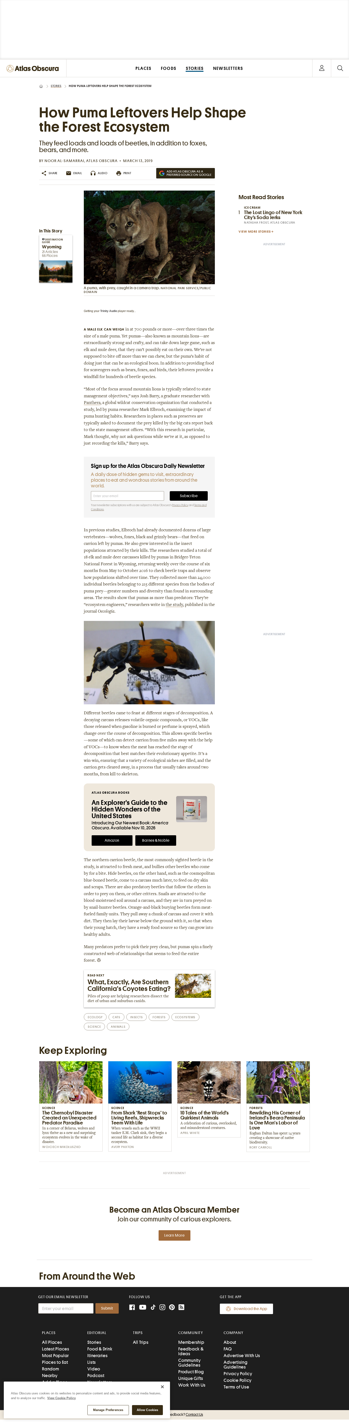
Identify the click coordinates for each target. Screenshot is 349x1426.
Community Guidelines (189, 1362)
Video (93, 1369)
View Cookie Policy (61, 1398)
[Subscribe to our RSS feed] (181, 1307)
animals (118, 1026)
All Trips (141, 1342)
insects (136, 1017)
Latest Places (55, 1349)
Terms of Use (236, 1387)
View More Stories (255, 231)
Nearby (50, 1375)
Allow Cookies (147, 1410)
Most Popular (55, 1355)
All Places (52, 1342)
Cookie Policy (238, 1380)
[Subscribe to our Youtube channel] (143, 1307)
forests (159, 1017)
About (230, 1342)
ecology (95, 1017)
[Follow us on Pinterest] (172, 1307)
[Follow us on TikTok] (153, 1308)
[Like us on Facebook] (132, 1307)
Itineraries (97, 1355)
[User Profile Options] (321, 68)
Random (50, 1369)
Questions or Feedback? (174, 1414)
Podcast (95, 1375)
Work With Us (192, 1385)
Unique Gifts (190, 1378)
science (94, 1026)
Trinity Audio (108, 311)
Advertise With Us (242, 1355)
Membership (191, 1342)
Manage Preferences (108, 1410)
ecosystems (185, 1017)
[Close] (162, 1387)
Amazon (112, 840)
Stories (56, 86)
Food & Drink (99, 1349)
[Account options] (321, 68)
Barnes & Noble (155, 840)
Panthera (92, 403)
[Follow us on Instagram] (162, 1307)
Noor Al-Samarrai (64, 161)
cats (116, 1017)
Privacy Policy (180, 505)
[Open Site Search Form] (340, 68)
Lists (91, 1362)
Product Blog (191, 1371)
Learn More (174, 1235)
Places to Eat (55, 1362)
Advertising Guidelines (235, 1364)
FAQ (227, 1349)
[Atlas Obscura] (33, 68)
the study (174, 605)
